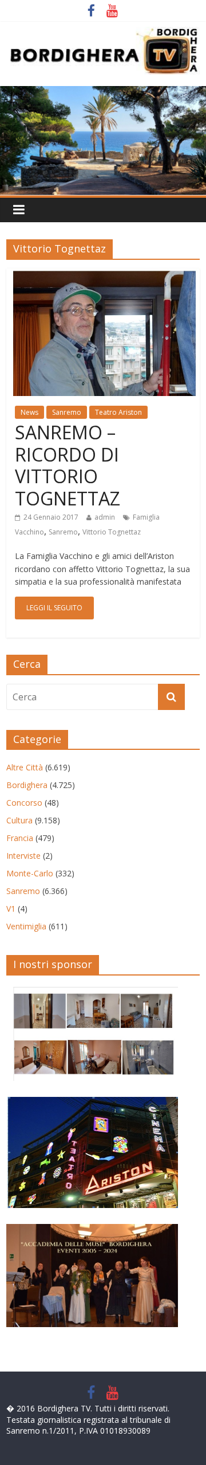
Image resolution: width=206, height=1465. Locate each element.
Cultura (19, 820)
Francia (19, 838)
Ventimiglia (26, 926)
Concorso (24, 802)
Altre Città (24, 767)
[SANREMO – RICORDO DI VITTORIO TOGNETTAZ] (103, 275)
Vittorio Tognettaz (111, 532)
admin (104, 517)
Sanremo (66, 412)
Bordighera (26, 785)
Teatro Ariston (118, 412)
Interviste (23, 855)
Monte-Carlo (29, 873)
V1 (10, 908)
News (29, 412)
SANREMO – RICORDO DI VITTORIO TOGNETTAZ (67, 465)
